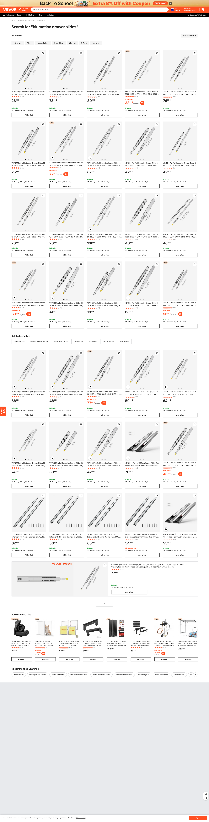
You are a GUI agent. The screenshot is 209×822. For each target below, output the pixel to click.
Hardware (20, 20)
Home (13, 20)
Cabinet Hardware (30, 20)
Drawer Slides (41, 20)
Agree (198, 818)
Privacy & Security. (81, 818)
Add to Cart (29, 115)
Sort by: (185, 35)
